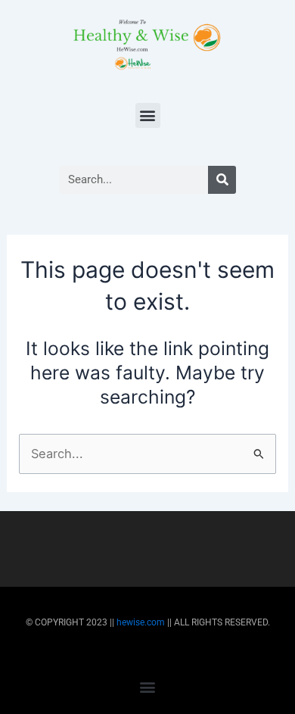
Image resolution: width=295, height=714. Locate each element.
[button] (147, 115)
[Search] (222, 180)
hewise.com (140, 622)
